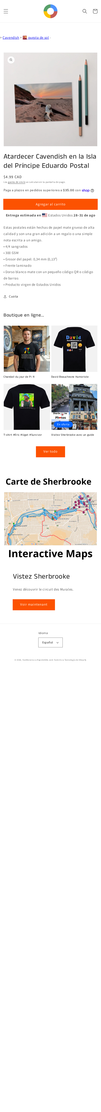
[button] (6, 11)
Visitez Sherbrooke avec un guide (72, 435)
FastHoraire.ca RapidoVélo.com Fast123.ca (43, 659)
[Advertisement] (50, 890)
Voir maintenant (33, 604)
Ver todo (50, 451)
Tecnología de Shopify (75, 659)
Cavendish (11, 37)
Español (47, 642)
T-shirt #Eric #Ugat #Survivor (23, 435)
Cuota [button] (13, 296)
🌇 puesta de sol (36, 37)
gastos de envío (16, 182)
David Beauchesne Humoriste (70, 377)
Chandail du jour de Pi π (19, 377)
